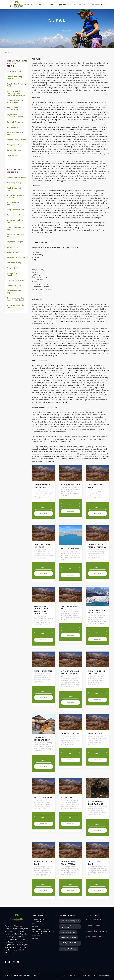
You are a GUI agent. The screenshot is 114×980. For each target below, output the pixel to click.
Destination (28, 5)
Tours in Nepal (13, 252)
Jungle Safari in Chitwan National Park (68, 926)
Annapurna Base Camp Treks (70, 921)
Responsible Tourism (16, 140)
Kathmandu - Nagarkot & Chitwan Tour (68, 943)
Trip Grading (12, 127)
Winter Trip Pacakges (12, 274)
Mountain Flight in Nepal (15, 221)
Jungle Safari (64, 5)
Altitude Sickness (15, 71)
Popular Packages (15, 242)
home (16, 5)
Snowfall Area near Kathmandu (40, 920)
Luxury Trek (12, 247)
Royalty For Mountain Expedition (16, 116)
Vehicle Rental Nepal (16, 178)
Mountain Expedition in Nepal (16, 196)
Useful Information (99, 5)
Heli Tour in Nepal (15, 263)
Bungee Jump (13, 268)
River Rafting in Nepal (14, 203)
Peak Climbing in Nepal (14, 189)
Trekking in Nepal (15, 183)
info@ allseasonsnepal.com (98, 931)
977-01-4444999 (94, 925)
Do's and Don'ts (14, 150)
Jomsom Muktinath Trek (68, 932)
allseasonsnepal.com (95, 937)
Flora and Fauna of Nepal (15, 133)
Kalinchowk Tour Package (68, 949)
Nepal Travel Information (12, 109)
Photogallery (104, 976)
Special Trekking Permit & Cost (14, 78)
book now (43, 513)
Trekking (41, 5)
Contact (72, 976)
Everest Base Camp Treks (68, 937)
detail (43, 507)
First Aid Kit (12, 155)
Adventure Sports (80, 5)
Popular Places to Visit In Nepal (15, 101)
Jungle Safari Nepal (15, 210)
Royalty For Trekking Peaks (16, 85)
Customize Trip (84, 976)
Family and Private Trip (15, 236)
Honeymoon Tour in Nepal (15, 228)
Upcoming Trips (14, 286)
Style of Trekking (15, 122)
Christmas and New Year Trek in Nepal (15, 299)
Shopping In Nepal (15, 145)
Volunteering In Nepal (14, 292)
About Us (62, 976)
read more (35, 926)
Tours (51, 5)
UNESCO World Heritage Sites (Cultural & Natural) (16, 93)
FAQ (94, 976)
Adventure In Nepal (15, 215)
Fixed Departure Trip (16, 280)
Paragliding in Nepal (16, 257)
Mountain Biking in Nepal (15, 306)
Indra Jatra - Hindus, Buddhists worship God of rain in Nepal (43, 931)
